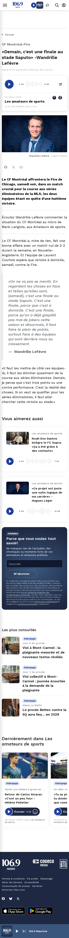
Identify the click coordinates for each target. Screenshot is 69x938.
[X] (18, 898)
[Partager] (60, 84)
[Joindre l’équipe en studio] (47, 5)
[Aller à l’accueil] (18, 6)
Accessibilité (31, 882)
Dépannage (46, 878)
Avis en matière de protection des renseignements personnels (27, 593)
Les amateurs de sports (25, 101)
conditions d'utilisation (28, 604)
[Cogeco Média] (43, 865)
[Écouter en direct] (34, 5)
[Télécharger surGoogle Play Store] (40, 911)
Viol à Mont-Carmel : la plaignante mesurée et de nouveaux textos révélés (43, 652)
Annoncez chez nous (13, 889)
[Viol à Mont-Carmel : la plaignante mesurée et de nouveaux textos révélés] (11, 645)
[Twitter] (13, 167)
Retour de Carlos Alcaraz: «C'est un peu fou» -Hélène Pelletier (23, 798)
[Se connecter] (63, 5)
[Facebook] (6, 167)
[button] (17, 931)
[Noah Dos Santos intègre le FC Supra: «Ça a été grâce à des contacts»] (17, 438)
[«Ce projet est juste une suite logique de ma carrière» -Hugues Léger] (17, 488)
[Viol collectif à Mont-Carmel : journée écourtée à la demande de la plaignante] (11, 674)
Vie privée (32, 878)
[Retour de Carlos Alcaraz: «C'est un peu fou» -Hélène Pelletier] (25, 766)
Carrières (37, 886)
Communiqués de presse (16, 886)
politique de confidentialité (45, 602)
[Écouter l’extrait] (9, 84)
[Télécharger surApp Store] (13, 911)
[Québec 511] (63, 867)
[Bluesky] (10, 898)
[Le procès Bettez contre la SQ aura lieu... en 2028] (11, 707)
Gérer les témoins (12, 882)
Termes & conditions (13, 878)
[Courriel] (21, 167)
